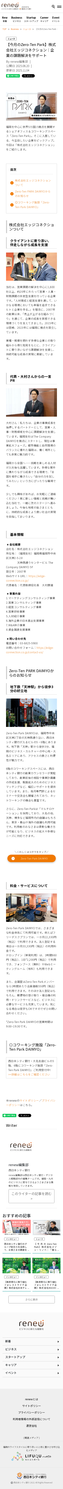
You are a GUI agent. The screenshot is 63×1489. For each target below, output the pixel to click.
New (5, 19)
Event (56, 19)
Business (16, 19)
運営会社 (31, 1426)
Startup (31, 19)
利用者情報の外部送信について (31, 1419)
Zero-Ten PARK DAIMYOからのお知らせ (33, 193)
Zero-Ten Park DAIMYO (34, 858)
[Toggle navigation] (59, 7)
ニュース (27, 29)
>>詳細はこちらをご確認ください (29, 1074)
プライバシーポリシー (31, 1412)
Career (44, 19)
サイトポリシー (29, 1100)
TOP (5, 29)
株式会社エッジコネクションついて (33, 182)
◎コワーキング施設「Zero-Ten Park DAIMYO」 (32, 204)
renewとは (31, 1399)
